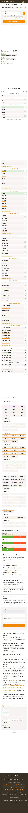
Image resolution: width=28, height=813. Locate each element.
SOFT (22, 415)
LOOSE (14, 427)
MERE (22, 409)
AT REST (14, 447)
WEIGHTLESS (20, 506)
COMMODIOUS (8, 494)
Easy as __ (16, 570)
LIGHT (6, 427)
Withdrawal (16, 802)
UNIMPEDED (6, 488)
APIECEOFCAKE (10, 547)
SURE (6, 418)
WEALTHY (6, 456)
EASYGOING (6, 479)
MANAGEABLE (20, 497)
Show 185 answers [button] (14, 21)
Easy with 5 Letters (6, 710)
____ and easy (19, 567)
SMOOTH (14, 441)
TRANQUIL (9, 541)
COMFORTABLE (8, 511)
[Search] (23, 2)
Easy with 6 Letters (6, 713)
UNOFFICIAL (8, 506)
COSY (22, 406)
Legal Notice (20, 800)
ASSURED (6, 447)
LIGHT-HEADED (8, 517)
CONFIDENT (14, 476)
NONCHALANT (8, 500)
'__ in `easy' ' (5, 589)
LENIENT (6, 453)
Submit (14, 625)
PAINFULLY (6, 685)
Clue (5, 11)
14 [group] (19, 720)
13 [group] (17, 720)
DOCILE (14, 435)
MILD (6, 412)
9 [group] (10, 720)
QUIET (6, 430)
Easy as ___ (7, 574)
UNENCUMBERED (20, 517)
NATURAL (14, 453)
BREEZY (6, 435)
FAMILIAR (22, 461)
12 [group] (15, 720)
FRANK (14, 424)
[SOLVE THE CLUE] (24, 13)
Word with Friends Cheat (19, 779)
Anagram (11, 779)
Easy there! (16, 574)
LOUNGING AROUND (17, 689)
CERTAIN (6, 450)
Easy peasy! (6, 563)
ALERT (5, 424)
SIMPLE (6, 441)
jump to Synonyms (6, 727)
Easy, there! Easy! (8, 567)
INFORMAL (14, 464)
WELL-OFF (6, 470)
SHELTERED (22, 482)
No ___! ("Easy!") (13, 589)
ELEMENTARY (8, 497)
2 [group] (2, 720)
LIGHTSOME (14, 482)
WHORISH (14, 456)
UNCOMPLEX (9, 534)
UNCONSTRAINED (20, 526)
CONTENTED (22, 476)
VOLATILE (22, 467)
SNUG (14, 415)
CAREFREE (14, 461)
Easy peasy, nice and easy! (10, 565)
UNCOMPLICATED (8, 526)
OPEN (14, 412)
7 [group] (7, 720)
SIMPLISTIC (8, 503)
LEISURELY (5, 482)
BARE (14, 406)
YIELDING (14, 470)
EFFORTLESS (20, 494)
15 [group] (21, 720)
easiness (6, 572)
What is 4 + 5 (7, 618)
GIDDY (22, 424)
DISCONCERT (11, 687)
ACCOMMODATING (8, 523)
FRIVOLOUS (14, 479)
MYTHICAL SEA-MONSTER (9, 690)
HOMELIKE (6, 464)
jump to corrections (6, 722)
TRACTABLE (14, 485)
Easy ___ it (7, 570)
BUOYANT (22, 447)
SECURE (22, 438)
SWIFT (14, 430)
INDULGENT (22, 479)
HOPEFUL (14, 450)
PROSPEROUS (20, 500)
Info (12, 802)
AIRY (6, 406)
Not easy (9, 591)
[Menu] (25, 2)
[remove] (21, 13)
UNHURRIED (22, 485)
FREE (14, 409)
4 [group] (5, 720)
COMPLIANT (6, 476)
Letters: (3, 53)
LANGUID (22, 450)
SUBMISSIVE (20, 503)
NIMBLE (14, 438)
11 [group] (12, 720)
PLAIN (22, 427)
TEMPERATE (6, 485)
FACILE (22, 435)
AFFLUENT (6, 461)
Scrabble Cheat (5, 779)
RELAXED (22, 453)
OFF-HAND (6, 467)
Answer (5, 613)
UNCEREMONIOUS (20, 523)
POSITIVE (14, 467)
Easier (14, 572)
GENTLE (6, 438)
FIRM (6, 409)
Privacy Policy (5, 800)
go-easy (20, 586)
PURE (22, 412)
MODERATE (22, 464)
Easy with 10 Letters (6, 715)
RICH (6, 415)
